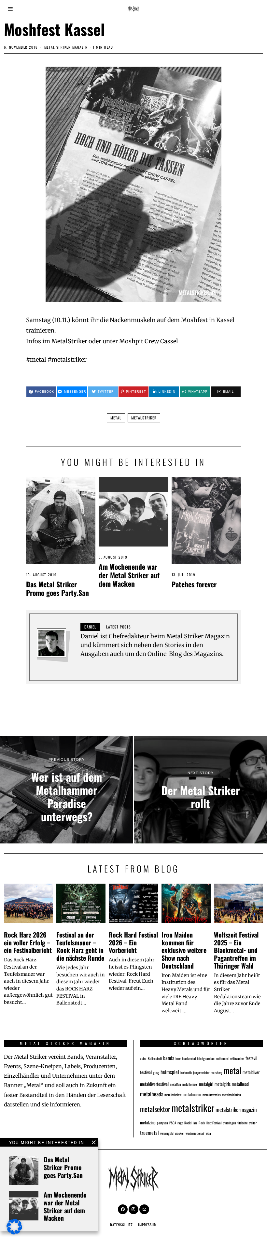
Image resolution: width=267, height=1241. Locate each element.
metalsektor (155, 1109)
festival (146, 1072)
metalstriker (144, 417)
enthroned (222, 1058)
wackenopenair (195, 1133)
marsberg (216, 1072)
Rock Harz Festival (210, 1122)
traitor (253, 1122)
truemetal (149, 1132)
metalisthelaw (172, 1094)
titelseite (242, 1122)
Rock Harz (190, 1122)
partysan (162, 1122)
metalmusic (192, 1094)
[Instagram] (133, 1209)
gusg (156, 1072)
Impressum (147, 1224)
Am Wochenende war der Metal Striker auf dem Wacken (129, 575)
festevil (251, 1058)
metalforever (190, 1084)
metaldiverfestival (154, 1084)
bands (168, 1057)
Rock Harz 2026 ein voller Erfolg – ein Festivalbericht (28, 942)
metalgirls (223, 1084)
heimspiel (170, 1071)
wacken (179, 1133)
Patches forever (194, 584)
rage (180, 1122)
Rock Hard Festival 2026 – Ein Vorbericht (133, 942)
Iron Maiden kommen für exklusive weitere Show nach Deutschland (184, 950)
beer (178, 1058)
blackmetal (189, 1058)
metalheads (151, 1094)
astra (143, 1058)
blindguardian (206, 1058)
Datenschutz (121, 1224)
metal (115, 417)
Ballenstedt (155, 1058)
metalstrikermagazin (236, 1109)
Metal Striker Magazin (66, 47)
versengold (167, 1133)
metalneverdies (212, 1094)
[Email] (144, 1209)
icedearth (186, 1072)
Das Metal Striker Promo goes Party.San (57, 588)
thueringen (229, 1122)
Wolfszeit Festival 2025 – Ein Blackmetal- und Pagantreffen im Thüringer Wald (236, 950)
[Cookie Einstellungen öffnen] (14, 1232)
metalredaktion (231, 1094)
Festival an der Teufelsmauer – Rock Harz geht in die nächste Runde (80, 946)
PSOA (172, 1122)
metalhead (240, 1084)
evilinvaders (237, 1058)
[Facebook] (123, 1209)
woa (208, 1133)
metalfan (175, 1084)
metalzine (148, 1122)
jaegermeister (201, 1072)
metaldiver (251, 1072)
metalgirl (206, 1084)
